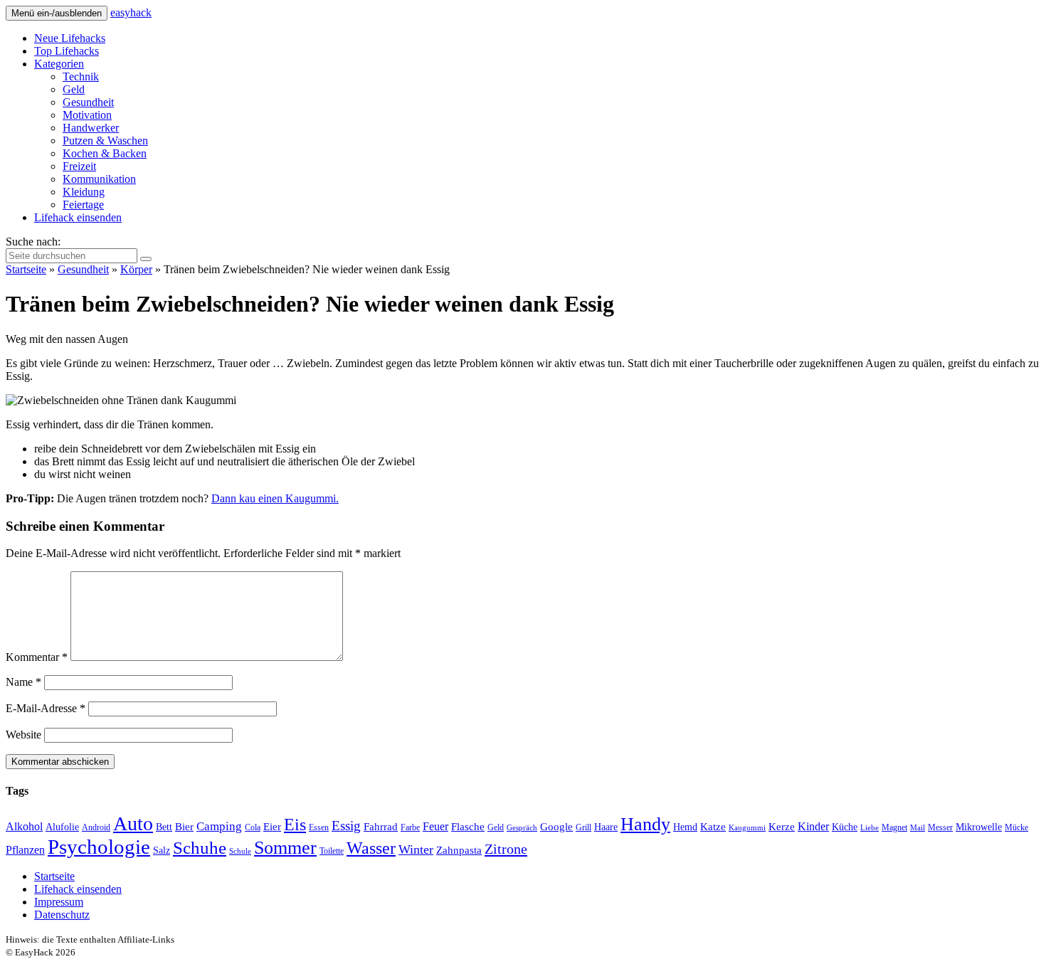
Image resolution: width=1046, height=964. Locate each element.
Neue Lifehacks (69, 38)
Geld (74, 89)
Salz (161, 850)
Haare (606, 827)
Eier (272, 826)
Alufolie (62, 827)
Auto (133, 823)
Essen (319, 827)
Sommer (285, 847)
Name (23, 682)
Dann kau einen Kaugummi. (275, 498)
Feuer (435, 826)
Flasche (468, 826)
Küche (844, 827)
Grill (583, 827)
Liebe (869, 828)
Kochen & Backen (105, 153)
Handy (645, 824)
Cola (252, 827)
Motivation (87, 115)
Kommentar (37, 657)
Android (96, 827)
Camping (219, 826)
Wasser (371, 848)
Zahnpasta (459, 850)
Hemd (685, 827)
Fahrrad (381, 826)
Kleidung (84, 192)
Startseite (26, 269)
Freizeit (79, 166)
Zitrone (506, 849)
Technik (81, 76)
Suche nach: (33, 241)
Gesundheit (88, 102)
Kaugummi (747, 828)
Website (23, 735)
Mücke (1016, 827)
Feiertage (83, 204)
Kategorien (59, 64)
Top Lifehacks (66, 51)
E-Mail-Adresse (45, 708)
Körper (136, 269)
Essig (346, 825)
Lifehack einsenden (78, 217)
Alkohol (24, 826)
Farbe (410, 827)
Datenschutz (62, 915)
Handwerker (91, 128)
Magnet (894, 827)
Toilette (331, 851)
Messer (940, 827)
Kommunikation (99, 179)
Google (556, 826)
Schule (240, 851)
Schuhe (199, 847)
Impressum (58, 902)
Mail (917, 828)
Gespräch (522, 828)
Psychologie (99, 846)
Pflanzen (25, 850)
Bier (184, 826)
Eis (295, 824)
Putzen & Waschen (105, 140)
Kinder (813, 826)
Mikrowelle (979, 827)
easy (131, 12)
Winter (415, 849)
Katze (713, 826)
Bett (164, 827)
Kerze (781, 826)
